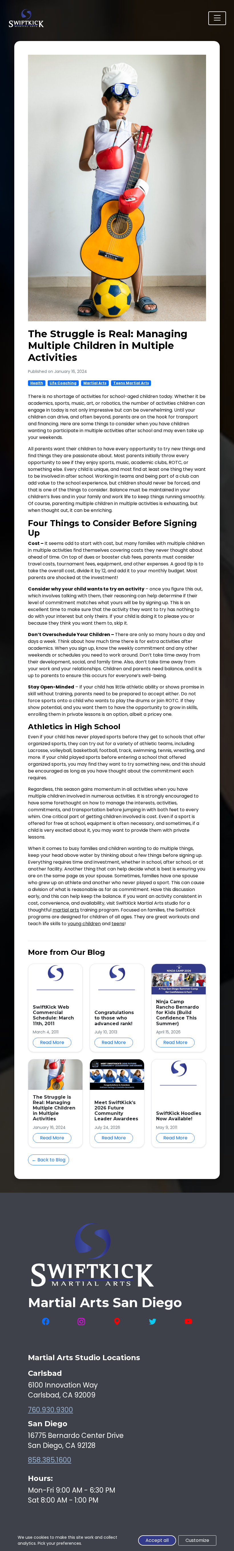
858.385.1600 (49, 1460)
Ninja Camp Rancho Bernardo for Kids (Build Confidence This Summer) (177, 1012)
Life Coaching (63, 383)
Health (36, 383)
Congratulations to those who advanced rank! (114, 1018)
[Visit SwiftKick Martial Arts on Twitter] (152, 1321)
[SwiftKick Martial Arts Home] (26, 18)
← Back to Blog (48, 1159)
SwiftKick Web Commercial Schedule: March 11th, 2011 (53, 1015)
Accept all (157, 1540)
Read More (52, 1042)
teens (118, 923)
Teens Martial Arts (131, 383)
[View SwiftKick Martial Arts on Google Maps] (117, 1321)
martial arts (66, 910)
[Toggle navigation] (217, 18)
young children (84, 923)
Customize (197, 1540)
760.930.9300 (50, 1410)
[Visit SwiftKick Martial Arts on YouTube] (188, 1321)
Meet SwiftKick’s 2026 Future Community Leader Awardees (116, 1111)
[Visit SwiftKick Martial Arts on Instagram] (81, 1321)
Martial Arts (94, 383)
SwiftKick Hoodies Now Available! (178, 1116)
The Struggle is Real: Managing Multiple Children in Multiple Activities (54, 1108)
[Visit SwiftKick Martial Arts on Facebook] (45, 1321)
